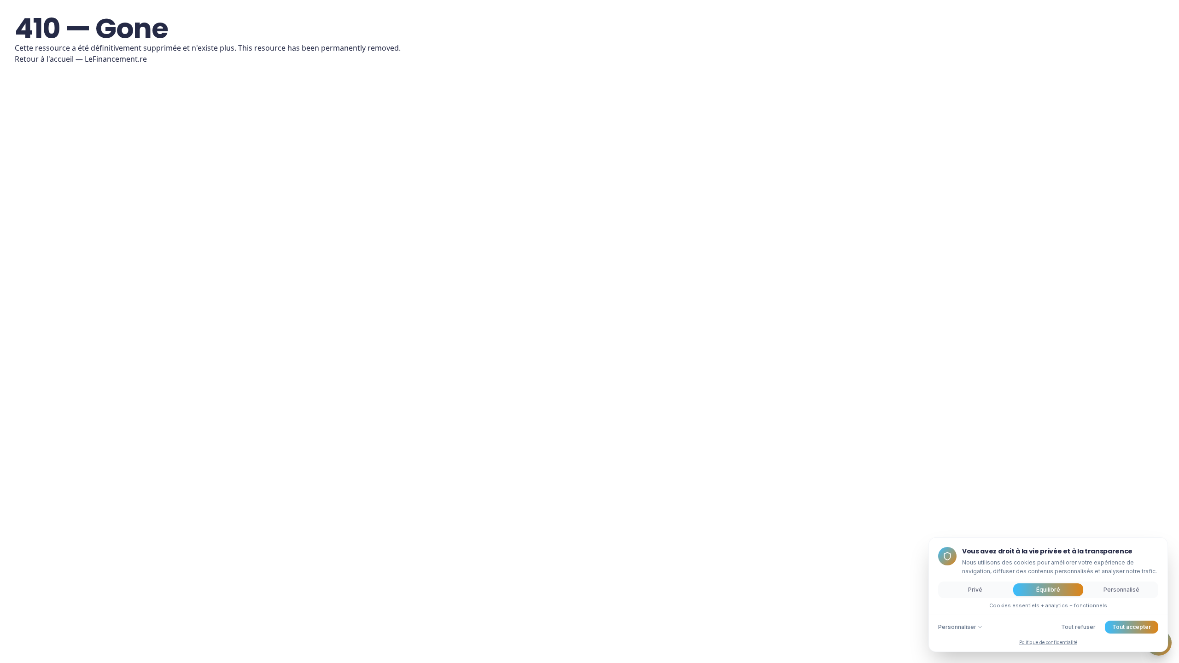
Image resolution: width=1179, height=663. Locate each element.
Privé (975, 589)
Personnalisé (1121, 589)
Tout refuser (1078, 626)
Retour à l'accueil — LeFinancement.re (81, 59)
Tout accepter (1131, 626)
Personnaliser (957, 626)
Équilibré (1048, 589)
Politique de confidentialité (1048, 642)
